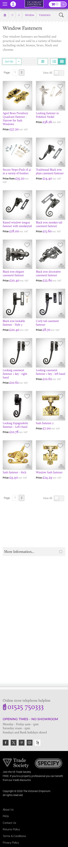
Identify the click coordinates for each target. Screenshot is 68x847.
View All (48, 72)
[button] (34, 551)
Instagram (29, 743)
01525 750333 (25, 707)
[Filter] (43, 61)
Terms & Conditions (14, 836)
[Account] (14, 4)
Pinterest (21, 743)
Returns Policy (11, 829)
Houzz (37, 743)
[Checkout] (63, 4)
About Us (8, 809)
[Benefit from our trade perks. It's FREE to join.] (16, 763)
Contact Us (9, 822)
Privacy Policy (11, 842)
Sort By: (9, 61)
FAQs (6, 816)
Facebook (6, 743)
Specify (48, 763)
